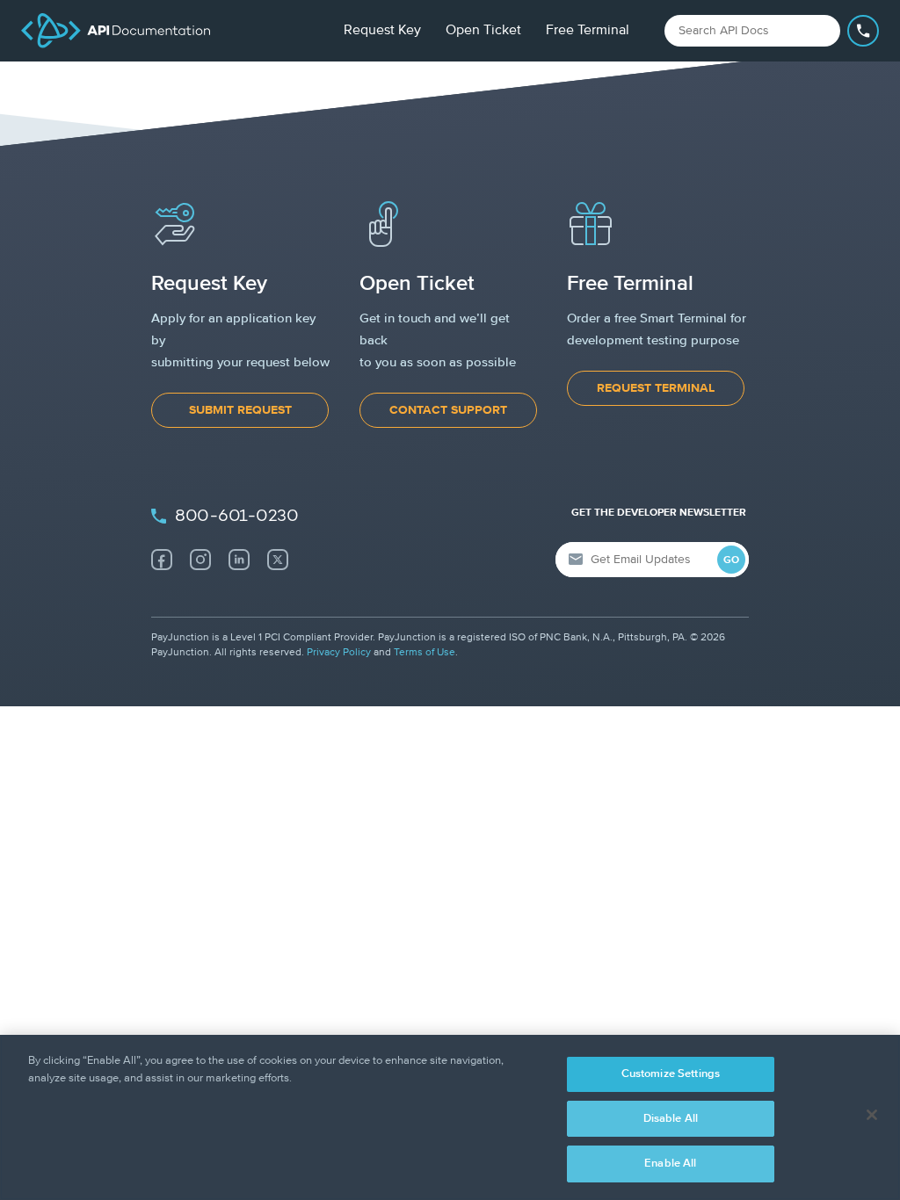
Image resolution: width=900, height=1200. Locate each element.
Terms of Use (424, 652)
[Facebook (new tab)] (161, 559)
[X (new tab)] (277, 559)
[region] (450, 1117)
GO (731, 560)
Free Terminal (587, 31)
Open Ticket (483, 31)
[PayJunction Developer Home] (115, 30)
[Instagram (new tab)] (200, 559)
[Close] (872, 1114)
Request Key (382, 31)
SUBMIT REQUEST (240, 410)
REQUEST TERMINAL (656, 388)
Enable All (670, 1163)
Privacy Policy (339, 652)
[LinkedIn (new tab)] (239, 559)
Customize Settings (670, 1074)
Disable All (670, 1118)
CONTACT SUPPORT (448, 410)
